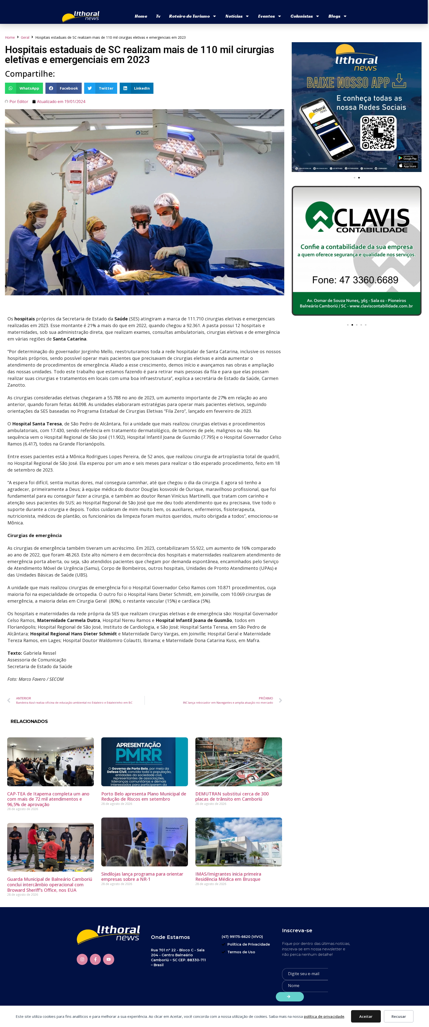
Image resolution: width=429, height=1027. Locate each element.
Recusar (399, 1016)
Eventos (266, 16)
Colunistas (301, 16)
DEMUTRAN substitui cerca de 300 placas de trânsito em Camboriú (232, 796)
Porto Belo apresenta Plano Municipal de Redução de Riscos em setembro (143, 796)
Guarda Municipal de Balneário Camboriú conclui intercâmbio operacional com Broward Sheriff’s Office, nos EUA (49, 884)
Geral (25, 37)
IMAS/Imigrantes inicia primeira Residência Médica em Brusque (228, 876)
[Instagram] (82, 959)
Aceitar (365, 1016)
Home (141, 16)
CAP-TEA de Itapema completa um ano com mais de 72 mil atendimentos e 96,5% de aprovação (48, 799)
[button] (24, 88)
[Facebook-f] (95, 959)
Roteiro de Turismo (189, 16)
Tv (158, 16)
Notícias (234, 16)
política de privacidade (324, 1016)
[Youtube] (108, 959)
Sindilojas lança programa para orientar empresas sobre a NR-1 (142, 876)
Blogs (334, 16)
